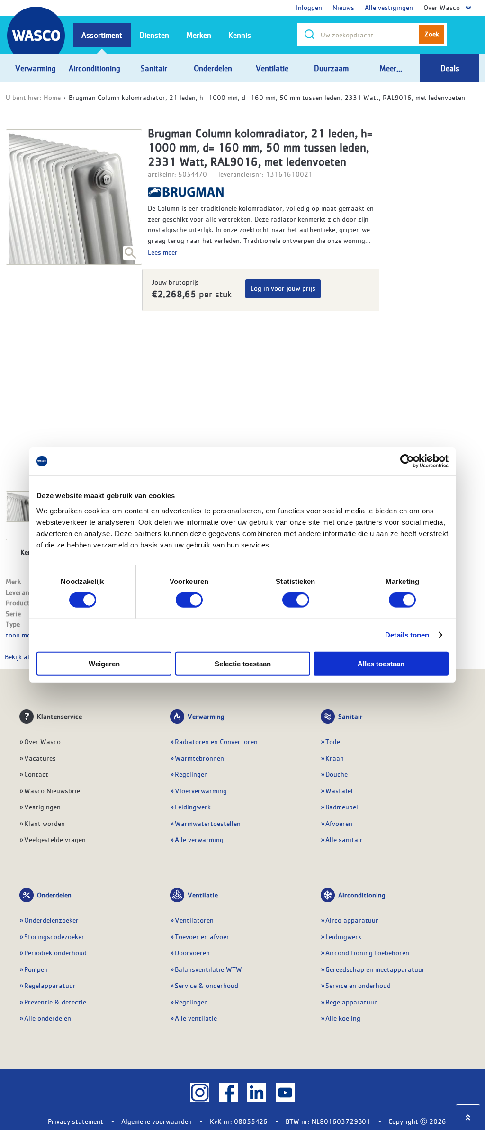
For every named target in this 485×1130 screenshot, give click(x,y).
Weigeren (104, 663)
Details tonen (407, 635)
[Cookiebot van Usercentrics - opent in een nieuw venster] (407, 461)
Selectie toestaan (243, 663)
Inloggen (309, 7)
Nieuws (343, 7)
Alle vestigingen (389, 7)
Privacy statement (75, 1121)
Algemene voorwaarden (156, 1121)
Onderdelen (54, 894)
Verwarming (206, 716)
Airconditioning (362, 894)
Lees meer (163, 252)
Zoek (431, 33)
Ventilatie (203, 894)
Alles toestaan (381, 663)
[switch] (189, 600)
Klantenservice (59, 716)
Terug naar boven (468, 1117)
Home (52, 97)
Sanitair (350, 716)
